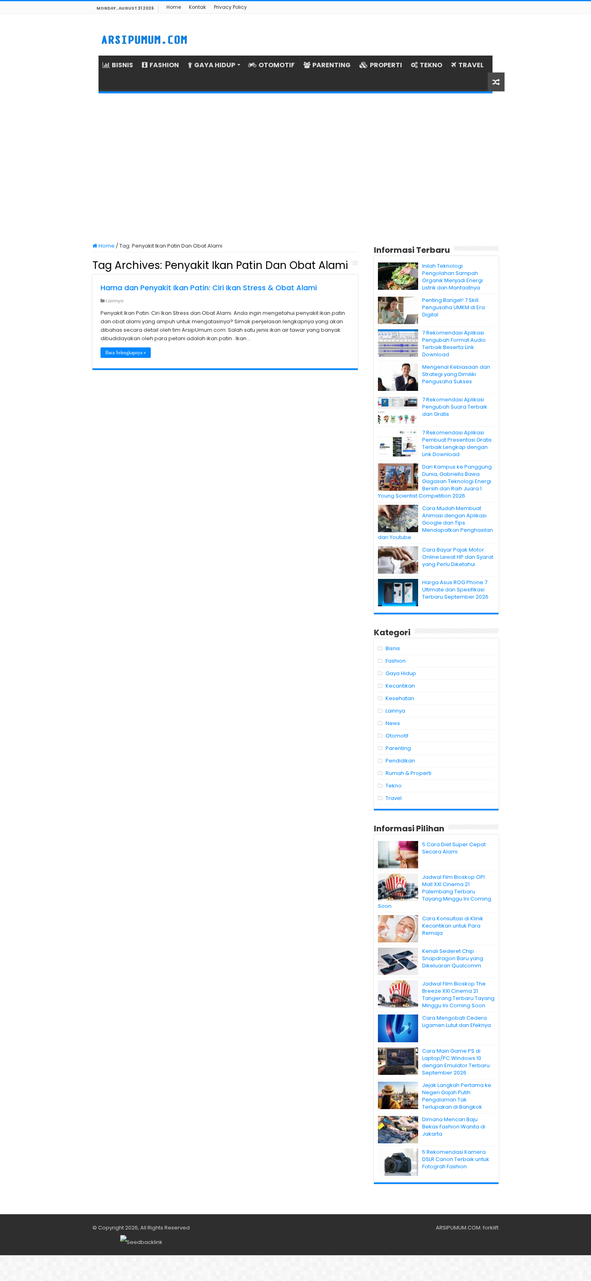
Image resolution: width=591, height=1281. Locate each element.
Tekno (394, 785)
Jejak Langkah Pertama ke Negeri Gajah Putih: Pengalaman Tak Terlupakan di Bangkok (456, 1096)
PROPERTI (386, 65)
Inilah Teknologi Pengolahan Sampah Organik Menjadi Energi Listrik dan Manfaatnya (452, 276)
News (393, 723)
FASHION (164, 65)
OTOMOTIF (277, 65)
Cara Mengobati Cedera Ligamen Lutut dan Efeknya (456, 1021)
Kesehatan (400, 698)
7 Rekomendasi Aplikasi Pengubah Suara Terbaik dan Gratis (454, 407)
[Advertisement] (295, 168)
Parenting (398, 748)
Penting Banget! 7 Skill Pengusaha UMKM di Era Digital (453, 307)
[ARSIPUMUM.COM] (143, 39)
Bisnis (393, 648)
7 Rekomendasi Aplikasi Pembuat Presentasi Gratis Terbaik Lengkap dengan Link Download (457, 443)
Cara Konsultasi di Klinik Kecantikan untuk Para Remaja (452, 926)
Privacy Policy (230, 7)
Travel (394, 798)
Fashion (396, 661)
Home (173, 7)
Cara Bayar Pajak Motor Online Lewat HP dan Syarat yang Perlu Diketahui (457, 557)
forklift (491, 1227)
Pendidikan (400, 760)
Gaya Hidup (401, 673)
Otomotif (397, 736)
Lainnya (114, 301)
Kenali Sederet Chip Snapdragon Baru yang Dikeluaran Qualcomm (452, 958)
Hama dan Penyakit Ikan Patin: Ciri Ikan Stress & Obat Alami (209, 288)
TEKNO (431, 65)
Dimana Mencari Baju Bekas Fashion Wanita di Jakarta (453, 1127)
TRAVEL (471, 65)
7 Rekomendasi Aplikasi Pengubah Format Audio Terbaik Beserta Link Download (454, 343)
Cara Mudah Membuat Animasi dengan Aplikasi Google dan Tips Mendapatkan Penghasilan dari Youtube (435, 522)
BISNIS (122, 65)
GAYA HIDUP (214, 65)
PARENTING (331, 65)
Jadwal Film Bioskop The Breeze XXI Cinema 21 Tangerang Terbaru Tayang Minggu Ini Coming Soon (458, 994)
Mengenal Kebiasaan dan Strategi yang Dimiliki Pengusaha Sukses (456, 374)
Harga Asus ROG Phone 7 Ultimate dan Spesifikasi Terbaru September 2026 (455, 590)
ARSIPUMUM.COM (458, 1227)
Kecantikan (400, 686)
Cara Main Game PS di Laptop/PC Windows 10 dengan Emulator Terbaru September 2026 (456, 1061)
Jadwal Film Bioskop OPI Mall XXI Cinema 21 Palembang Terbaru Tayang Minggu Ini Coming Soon (434, 891)
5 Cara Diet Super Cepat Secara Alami (454, 848)
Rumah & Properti (408, 773)
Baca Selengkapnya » (125, 352)
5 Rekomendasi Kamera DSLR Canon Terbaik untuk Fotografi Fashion (455, 1159)
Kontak (197, 7)
